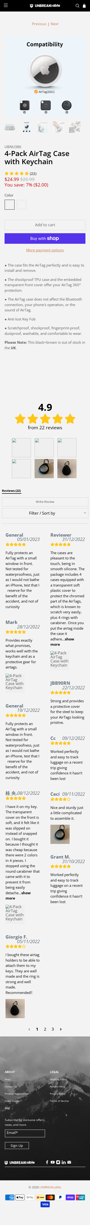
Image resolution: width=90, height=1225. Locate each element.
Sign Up (17, 1145)
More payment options (45, 250)
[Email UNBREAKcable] (69, 1163)
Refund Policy (57, 1086)
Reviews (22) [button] (11, 490)
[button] (21, 447)
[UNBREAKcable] (45, 6)
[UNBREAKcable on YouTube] (53, 1163)
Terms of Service (59, 1101)
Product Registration (16, 1093)
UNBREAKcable (50, 1187)
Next (54, 23)
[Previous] (12, 76)
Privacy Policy (58, 1093)
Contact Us (11, 1086)
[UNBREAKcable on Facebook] (47, 1163)
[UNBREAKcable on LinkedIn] (64, 1163)
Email (12, 1132)
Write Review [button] (45, 501)
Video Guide (12, 1101)
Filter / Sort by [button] (42, 513)
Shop (7, 1079)
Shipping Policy (58, 1079)
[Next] (77, 76)
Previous (39, 23)
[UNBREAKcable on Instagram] (58, 1163)
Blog (7, 1108)
